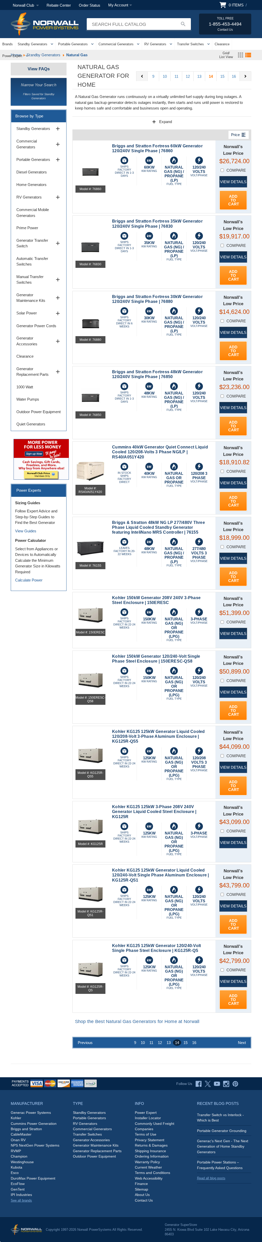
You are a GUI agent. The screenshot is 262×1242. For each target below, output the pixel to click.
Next (242, 1042)
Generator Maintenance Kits (38, 298)
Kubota (16, 1167)
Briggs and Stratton (26, 1129)
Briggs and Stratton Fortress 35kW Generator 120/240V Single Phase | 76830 (157, 223)
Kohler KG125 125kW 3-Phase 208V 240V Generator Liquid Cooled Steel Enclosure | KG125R (154, 812)
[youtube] (217, 1084)
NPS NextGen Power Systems (35, 1145)
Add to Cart (233, 200)
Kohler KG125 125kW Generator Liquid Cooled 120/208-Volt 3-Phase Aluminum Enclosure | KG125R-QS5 (158, 736)
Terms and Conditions (152, 1173)
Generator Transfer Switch (38, 243)
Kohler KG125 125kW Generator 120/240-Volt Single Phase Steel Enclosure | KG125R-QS (156, 948)
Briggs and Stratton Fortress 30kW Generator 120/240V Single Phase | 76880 (157, 299)
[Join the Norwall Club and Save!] (41, 459)
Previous (85, 1042)
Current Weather (148, 1167)
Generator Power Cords (36, 326)
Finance (141, 1184)
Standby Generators (32, 44)
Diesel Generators (31, 172)
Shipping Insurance (150, 1151)
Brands (7, 44)
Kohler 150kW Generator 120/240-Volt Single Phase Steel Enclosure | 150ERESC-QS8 (156, 658)
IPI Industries (21, 1195)
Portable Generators (73, 44)
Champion (19, 1156)
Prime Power (27, 228)
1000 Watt (24, 387)
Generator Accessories (38, 341)
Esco (15, 1173)
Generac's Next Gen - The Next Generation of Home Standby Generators (222, 1146)
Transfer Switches (190, 44)
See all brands (21, 1200)
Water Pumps (27, 399)
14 (211, 76)
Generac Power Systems (31, 1113)
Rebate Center (59, 5)
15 (222, 76)
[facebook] (198, 1084)
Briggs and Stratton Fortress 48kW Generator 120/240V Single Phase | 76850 (157, 374)
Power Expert (12, 56)
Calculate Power (28, 580)
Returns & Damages (151, 1145)
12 (188, 76)
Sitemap (141, 1189)
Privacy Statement (149, 1140)
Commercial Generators (116, 44)
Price (238, 134)
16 (234, 76)
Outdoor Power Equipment (38, 412)
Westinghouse (22, 1162)
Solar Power (38, 313)
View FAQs (39, 69)
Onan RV (18, 1140)
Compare (236, 170)
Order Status (89, 5)
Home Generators (31, 184)
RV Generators (155, 44)
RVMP (16, 1151)
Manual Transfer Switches (38, 279)
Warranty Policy (147, 1162)
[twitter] (208, 1084)
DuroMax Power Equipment (33, 1178)
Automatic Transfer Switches (32, 261)
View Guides (25, 531)
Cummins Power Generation (34, 1124)
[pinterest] (235, 1084)
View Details (233, 182)
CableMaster (21, 1134)
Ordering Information (152, 1156)
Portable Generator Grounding (221, 1131)
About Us (142, 1195)
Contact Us (144, 1200)
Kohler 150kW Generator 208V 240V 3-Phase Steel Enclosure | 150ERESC (156, 600)
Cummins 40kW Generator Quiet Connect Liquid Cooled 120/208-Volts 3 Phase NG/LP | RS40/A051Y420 (160, 452)
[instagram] (226, 1084)
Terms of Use (145, 1134)
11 (176, 76)
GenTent (18, 1189)
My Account (118, 5)
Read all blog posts (211, 1178)
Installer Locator (148, 1118)
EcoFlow (18, 1184)
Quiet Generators (30, 424)
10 (165, 76)
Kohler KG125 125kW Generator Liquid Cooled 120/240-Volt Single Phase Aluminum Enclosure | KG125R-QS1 (160, 875)
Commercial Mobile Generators (32, 212)
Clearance (222, 44)
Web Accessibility (148, 1178)
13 (199, 76)
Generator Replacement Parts (38, 372)
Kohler (16, 1118)
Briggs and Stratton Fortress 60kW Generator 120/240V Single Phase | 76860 (157, 148)
